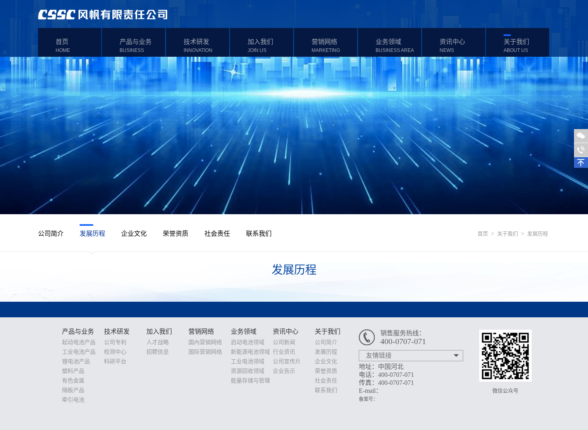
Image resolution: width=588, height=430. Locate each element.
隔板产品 (73, 390)
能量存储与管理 (250, 381)
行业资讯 (284, 352)
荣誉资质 (175, 233)
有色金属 (73, 381)
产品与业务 (136, 45)
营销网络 (326, 45)
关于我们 (516, 45)
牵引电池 (73, 400)
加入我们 (260, 45)
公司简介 (51, 233)
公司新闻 (284, 342)
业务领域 (395, 45)
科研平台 (115, 361)
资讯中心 (452, 45)
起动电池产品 (79, 342)
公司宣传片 (287, 361)
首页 (63, 45)
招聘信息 (157, 352)
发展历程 (537, 234)
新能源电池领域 (250, 352)
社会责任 (217, 233)
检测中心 (115, 352)
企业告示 (284, 371)
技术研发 (198, 45)
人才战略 (157, 342)
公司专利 (115, 342)
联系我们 (259, 233)
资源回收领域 (247, 371)
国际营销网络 (205, 352)
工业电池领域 (247, 361)
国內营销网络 (205, 342)
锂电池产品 (76, 361)
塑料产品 (73, 371)
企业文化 (134, 233)
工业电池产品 (79, 352)
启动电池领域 (247, 342)
